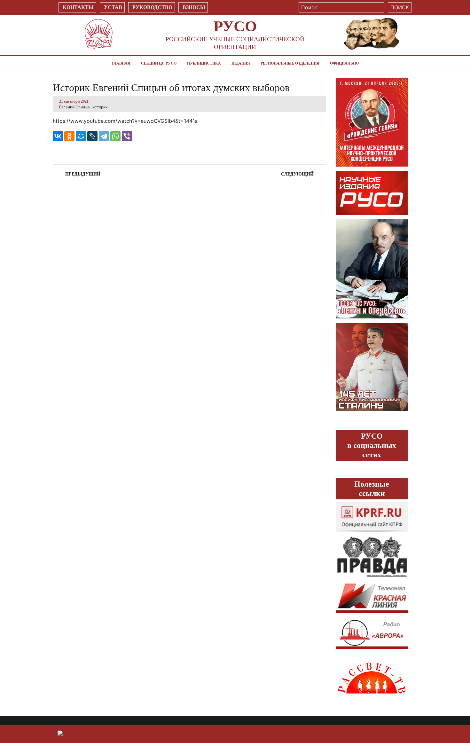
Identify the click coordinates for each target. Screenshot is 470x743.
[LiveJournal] (92, 136)
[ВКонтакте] (58, 136)
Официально (344, 63)
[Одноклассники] (69, 136)
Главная (121, 63)
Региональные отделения (290, 63)
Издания (240, 63)
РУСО (235, 26)
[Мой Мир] (81, 136)
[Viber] (127, 136)
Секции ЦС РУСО (158, 63)
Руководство (152, 7)
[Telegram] (104, 136)
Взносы (194, 7)
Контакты (78, 7)
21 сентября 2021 (74, 101)
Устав (113, 7)
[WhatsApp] (115, 136)
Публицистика (204, 63)
